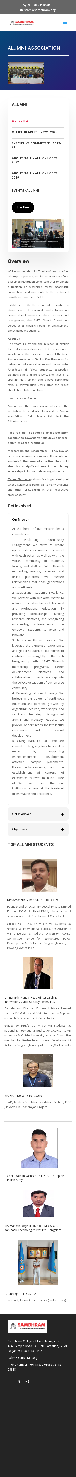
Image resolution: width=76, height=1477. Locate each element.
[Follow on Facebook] (11, 1381)
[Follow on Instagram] (27, 1381)
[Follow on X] (19, 1381)
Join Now (23, 207)
